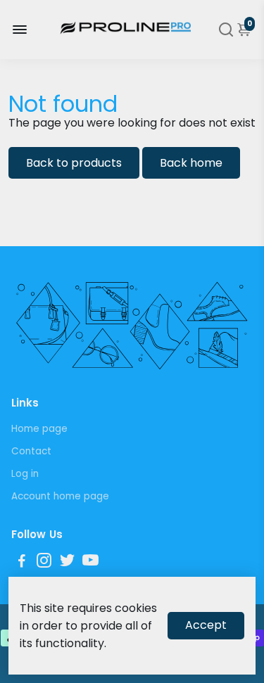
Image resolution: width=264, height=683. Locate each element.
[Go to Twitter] (67, 562)
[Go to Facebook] (22, 562)
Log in (25, 473)
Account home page (60, 496)
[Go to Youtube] (90, 562)
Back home (191, 163)
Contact (31, 451)
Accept (206, 625)
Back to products (74, 163)
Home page (39, 428)
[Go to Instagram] (44, 562)
